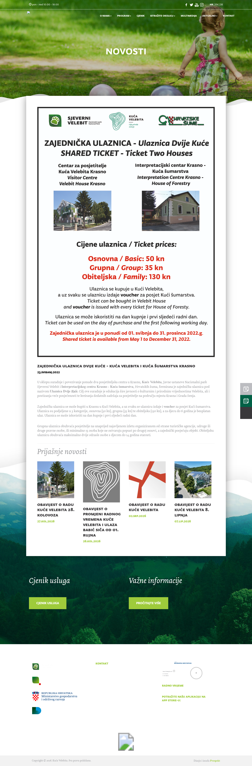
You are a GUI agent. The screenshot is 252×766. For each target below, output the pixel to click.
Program (123, 15)
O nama (105, 15)
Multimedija (189, 15)
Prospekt (215, 760)
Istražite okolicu (161, 15)
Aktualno (209, 15)
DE (221, 4)
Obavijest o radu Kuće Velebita (147, 507)
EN (216, 4)
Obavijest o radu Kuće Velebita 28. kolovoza (55, 510)
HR (211, 4)
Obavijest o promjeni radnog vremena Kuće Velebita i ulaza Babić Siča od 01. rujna (102, 522)
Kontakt (228, 15)
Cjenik (141, 15)
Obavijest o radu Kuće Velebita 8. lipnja (193, 510)
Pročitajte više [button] (148, 603)
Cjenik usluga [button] (47, 603)
